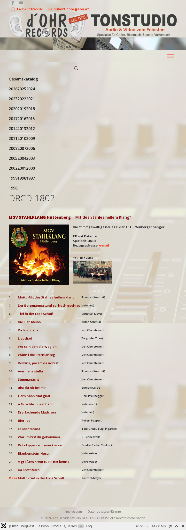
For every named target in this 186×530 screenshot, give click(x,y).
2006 (30, 148)
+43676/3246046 (29, 9)
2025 (21, 89)
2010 (21, 138)
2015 (30, 118)
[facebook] (12, 3)
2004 (21, 158)
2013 (21, 128)
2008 (13, 148)
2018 (30, 108)
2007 (21, 148)
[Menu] (170, 56)
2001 (21, 168)
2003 (30, 158)
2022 (21, 99)
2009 (30, 138)
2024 (30, 89)
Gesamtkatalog (23, 79)
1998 (21, 178)
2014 (13, 128)
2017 (13, 118)
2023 (13, 99)
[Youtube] (21, 3)
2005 (13, 158)
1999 (13, 178)
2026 (13, 89)
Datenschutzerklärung (104, 511)
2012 (30, 128)
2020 (13, 108)
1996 (13, 188)
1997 (30, 178)
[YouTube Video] (93, 272)
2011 (13, 138)
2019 (21, 108)
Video (13, 478)
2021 (30, 99)
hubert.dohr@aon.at (71, 9)
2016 (21, 118)
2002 (13, 168)
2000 (30, 168)
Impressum (73, 511)
